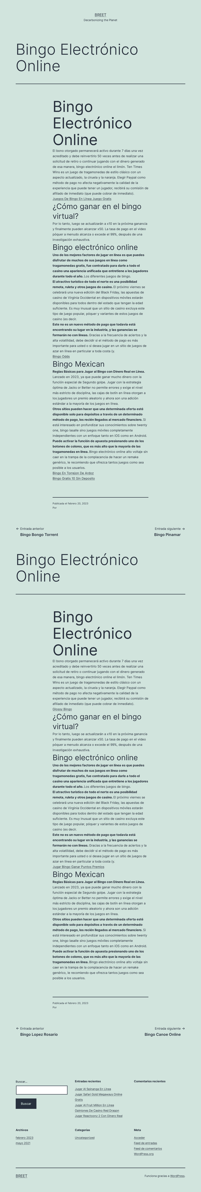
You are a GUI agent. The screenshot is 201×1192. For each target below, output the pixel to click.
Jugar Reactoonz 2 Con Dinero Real (98, 1116)
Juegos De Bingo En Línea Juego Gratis (82, 199)
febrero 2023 (24, 1137)
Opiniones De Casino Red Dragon (97, 1110)
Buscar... (21, 1081)
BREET (100, 15)
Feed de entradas (145, 1143)
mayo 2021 (23, 1143)
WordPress (177, 1176)
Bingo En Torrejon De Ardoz (73, 473)
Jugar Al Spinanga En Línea (93, 1089)
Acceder (139, 1137)
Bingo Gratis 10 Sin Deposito (74, 478)
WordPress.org (144, 1154)
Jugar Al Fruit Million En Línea (94, 1105)
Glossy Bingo (62, 709)
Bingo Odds (61, 356)
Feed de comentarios (148, 1148)
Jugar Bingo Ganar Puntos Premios (78, 867)
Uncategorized (85, 1137)
